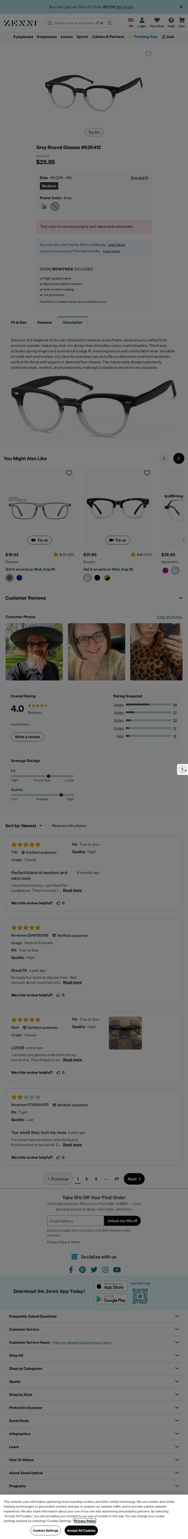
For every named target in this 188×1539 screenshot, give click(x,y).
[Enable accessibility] (182, 769)
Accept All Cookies (81, 1530)
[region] (94, 1517)
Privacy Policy (85, 1521)
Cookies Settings (45, 1530)
